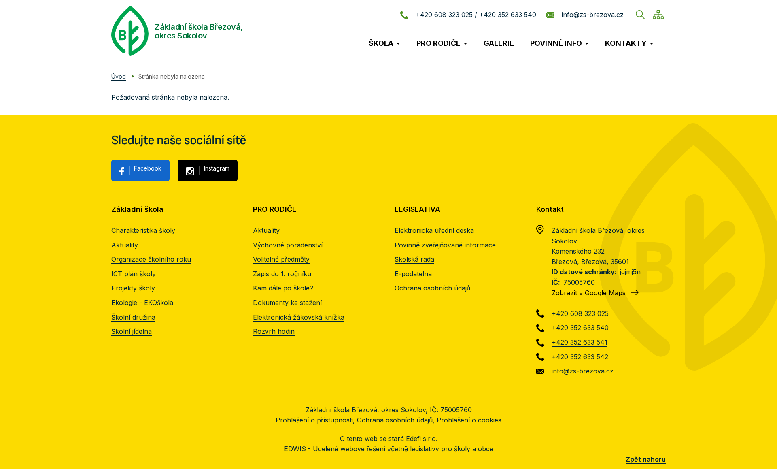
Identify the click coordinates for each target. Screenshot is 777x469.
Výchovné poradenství (288, 245)
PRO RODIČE (438, 43)
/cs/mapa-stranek (658, 14)
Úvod (118, 76)
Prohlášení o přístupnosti (314, 420)
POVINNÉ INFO (556, 43)
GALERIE (499, 43)
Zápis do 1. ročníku (282, 274)
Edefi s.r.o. (421, 439)
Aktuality (124, 245)
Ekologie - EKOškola (142, 302)
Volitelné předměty (281, 259)
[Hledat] (640, 14)
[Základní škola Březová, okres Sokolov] (130, 31)
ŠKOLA (381, 43)
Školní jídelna (131, 331)
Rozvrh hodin (274, 331)
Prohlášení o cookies (469, 420)
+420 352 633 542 (580, 357)
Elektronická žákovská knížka (298, 317)
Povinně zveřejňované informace (445, 245)
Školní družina (133, 317)
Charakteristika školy (143, 230)
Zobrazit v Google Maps (589, 293)
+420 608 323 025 (444, 15)
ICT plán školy (133, 274)
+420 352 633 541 (579, 342)
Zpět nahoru (646, 459)
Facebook (147, 168)
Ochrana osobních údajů (432, 288)
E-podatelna (413, 274)
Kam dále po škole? (283, 288)
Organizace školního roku (151, 259)
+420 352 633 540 (507, 15)
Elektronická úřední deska (434, 230)
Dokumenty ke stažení (287, 302)
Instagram (216, 168)
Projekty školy (133, 288)
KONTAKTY (626, 43)
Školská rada (414, 259)
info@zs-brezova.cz (593, 15)
